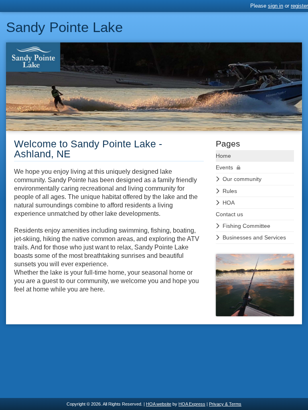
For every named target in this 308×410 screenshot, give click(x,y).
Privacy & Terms (225, 404)
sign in (275, 6)
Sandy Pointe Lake (64, 27)
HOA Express (191, 404)
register (299, 6)
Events (224, 167)
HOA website (158, 404)
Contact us (229, 214)
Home (223, 156)
